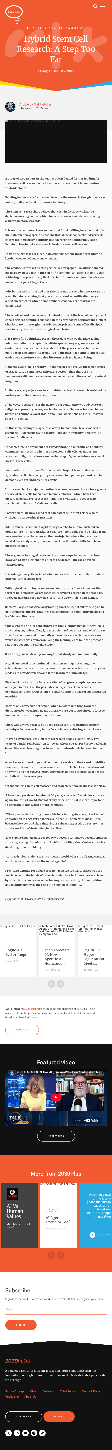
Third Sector (68, 1391)
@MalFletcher (31, 1008)
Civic (33, 1391)
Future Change (14, 1391)
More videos (56, 1136)
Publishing (12, 1397)
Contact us (23, 1417)
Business (48, 1391)
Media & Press (91, 1391)
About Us (30, 1397)
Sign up (21, 1325)
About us (22, 1030)
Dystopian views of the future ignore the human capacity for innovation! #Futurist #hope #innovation (98, 1205)
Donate (59, 1417)
